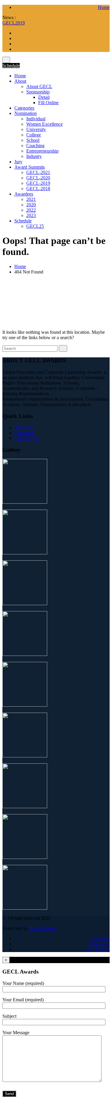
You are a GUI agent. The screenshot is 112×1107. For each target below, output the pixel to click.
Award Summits (29, 167)
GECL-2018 (38, 188)
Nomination (25, 113)
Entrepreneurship (42, 150)
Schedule (11, 65)
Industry (34, 156)
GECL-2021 (38, 172)
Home (104, 7)
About (20, 81)
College (33, 134)
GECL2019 (13, 22)
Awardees (23, 193)
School (32, 140)
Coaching (35, 145)
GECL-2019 (38, 183)
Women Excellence (44, 124)
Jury (18, 161)
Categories (24, 107)
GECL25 (35, 226)
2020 (31, 204)
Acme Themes (42, 928)
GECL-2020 (38, 177)
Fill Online (48, 102)
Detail (44, 97)
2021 (31, 199)
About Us (23, 427)
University (36, 129)
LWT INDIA (26, 438)
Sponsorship (38, 91)
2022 (31, 210)
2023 (31, 215)
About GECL (39, 86)
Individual (35, 118)
